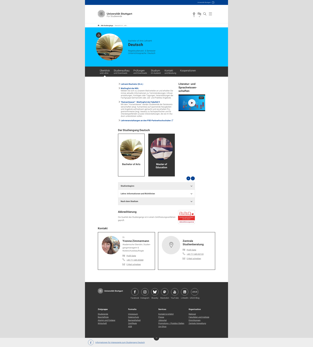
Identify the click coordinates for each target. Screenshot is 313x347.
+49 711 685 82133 (195, 254)
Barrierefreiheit (134, 320)
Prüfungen (140, 71)
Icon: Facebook (135, 292)
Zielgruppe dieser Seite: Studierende (98, 35)
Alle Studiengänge (107, 25)
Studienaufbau (121, 71)
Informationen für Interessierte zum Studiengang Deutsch (120, 342)
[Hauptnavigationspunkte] (210, 13)
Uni (204, 2)
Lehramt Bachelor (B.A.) (132, 84)
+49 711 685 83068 (135, 260)
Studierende (103, 314)
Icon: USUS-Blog (194, 292)
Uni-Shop (162, 326)
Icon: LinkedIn (184, 292)
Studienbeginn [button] (127, 186)
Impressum (133, 314)
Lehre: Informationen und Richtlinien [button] (138, 193)
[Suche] (204, 13)
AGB (130, 326)
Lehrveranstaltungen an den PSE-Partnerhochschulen (146, 120)
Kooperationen (188, 70)
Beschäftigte (103, 317)
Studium (156, 71)
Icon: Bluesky (154, 292)
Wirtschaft (102, 323)
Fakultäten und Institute (199, 317)
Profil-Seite (131, 255)
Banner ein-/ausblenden (156, 338)
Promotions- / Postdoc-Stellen (171, 323)
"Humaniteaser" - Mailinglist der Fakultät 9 (140, 102)
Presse (161, 317)
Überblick (105, 71)
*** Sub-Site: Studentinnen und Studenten (98, 25)
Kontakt (170, 71)
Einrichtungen (195, 320)
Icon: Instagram (145, 292)
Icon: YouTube (174, 292)
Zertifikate (132, 323)
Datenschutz (133, 317)
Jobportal (162, 320)
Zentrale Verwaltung (197, 323)
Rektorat (192, 314)
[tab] (156, 186)
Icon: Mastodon (164, 292)
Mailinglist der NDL (130, 88)
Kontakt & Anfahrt (166, 314)
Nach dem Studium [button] (129, 201)
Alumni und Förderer (106, 320)
